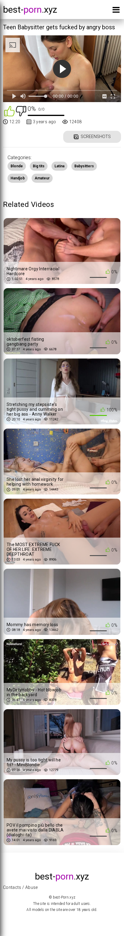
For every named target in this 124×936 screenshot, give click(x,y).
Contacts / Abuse (20, 887)
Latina (59, 166)
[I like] (9, 110)
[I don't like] (21, 110)
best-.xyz (30, 9)
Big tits (39, 166)
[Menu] (116, 11)
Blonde (17, 166)
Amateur (42, 178)
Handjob (18, 178)
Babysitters (84, 166)
